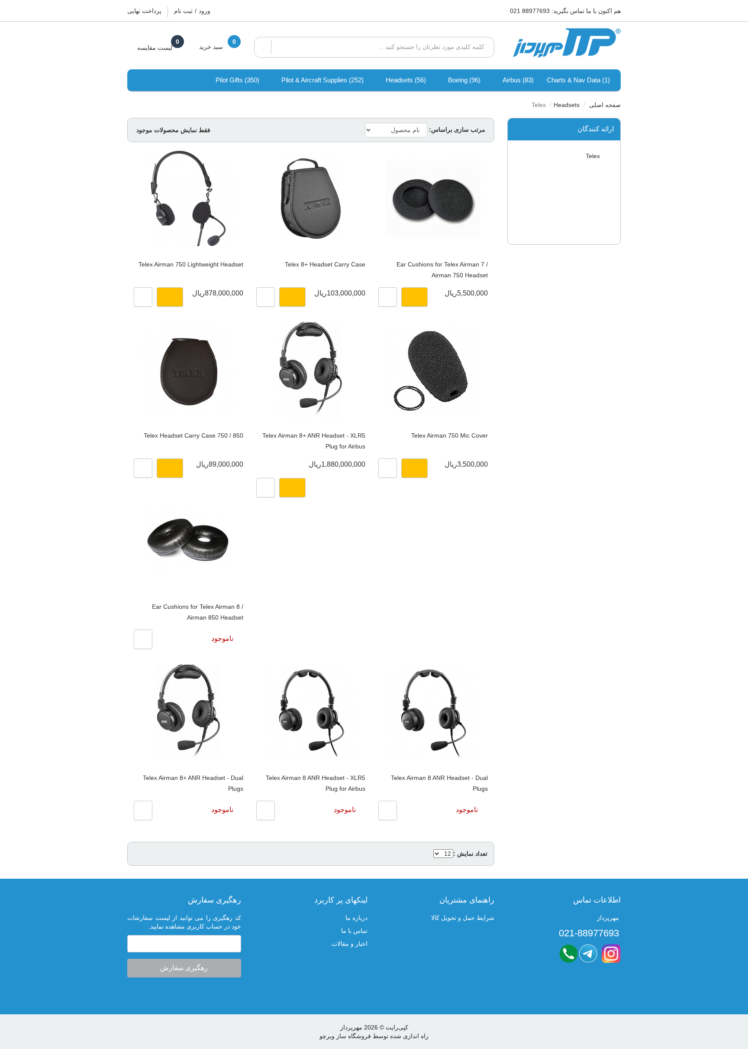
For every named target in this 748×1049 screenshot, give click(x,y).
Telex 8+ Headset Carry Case (325, 264)
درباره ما (356, 917)
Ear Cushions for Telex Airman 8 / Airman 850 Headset (197, 612)
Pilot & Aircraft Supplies (322, 80)
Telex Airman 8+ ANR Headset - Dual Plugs (193, 783)
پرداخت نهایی (144, 10)
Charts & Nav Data (578, 80)
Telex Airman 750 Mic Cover (449, 435)
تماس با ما (354, 930)
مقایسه (387, 297)
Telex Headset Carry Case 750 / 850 (193, 435)
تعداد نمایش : (470, 853)
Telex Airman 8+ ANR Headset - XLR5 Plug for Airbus (313, 441)
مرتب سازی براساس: (457, 129)
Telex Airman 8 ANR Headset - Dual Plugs (439, 783)
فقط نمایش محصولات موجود (173, 130)
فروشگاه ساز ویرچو (345, 1036)
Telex (594, 156)
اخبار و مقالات (350, 943)
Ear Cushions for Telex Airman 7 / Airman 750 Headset (442, 270)
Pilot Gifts (237, 80)
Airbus (518, 80)
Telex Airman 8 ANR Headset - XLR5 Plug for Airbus (315, 783)
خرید (414, 297)
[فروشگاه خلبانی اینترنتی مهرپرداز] (564, 43)
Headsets (406, 80)
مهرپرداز (351, 1027)
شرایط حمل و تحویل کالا (462, 917)
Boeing (464, 80)
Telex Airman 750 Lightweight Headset (191, 264)
